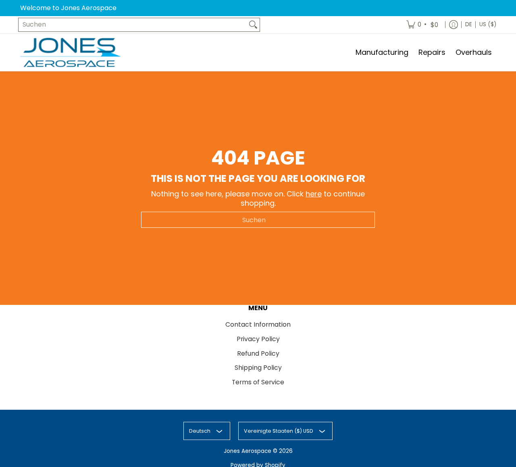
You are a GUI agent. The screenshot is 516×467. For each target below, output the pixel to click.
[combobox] (133, 24)
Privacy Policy (258, 339)
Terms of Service (258, 382)
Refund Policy (258, 353)
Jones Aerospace (247, 451)
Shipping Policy (258, 367)
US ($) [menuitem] (487, 24)
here (314, 194)
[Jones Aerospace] (70, 52)
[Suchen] (253, 24)
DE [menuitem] (468, 24)
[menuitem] (422, 24)
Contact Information (258, 324)
